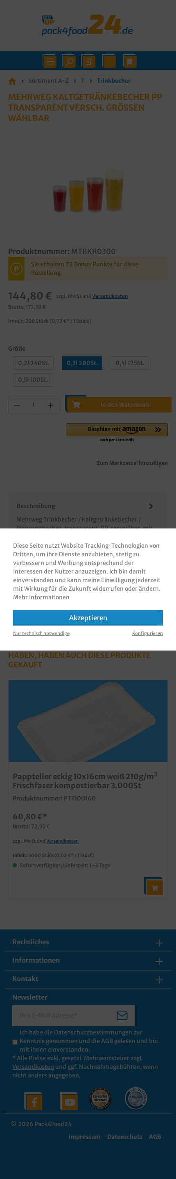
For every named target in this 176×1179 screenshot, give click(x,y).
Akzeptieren (88, 618)
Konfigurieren (147, 633)
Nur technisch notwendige (41, 633)
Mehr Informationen (41, 597)
